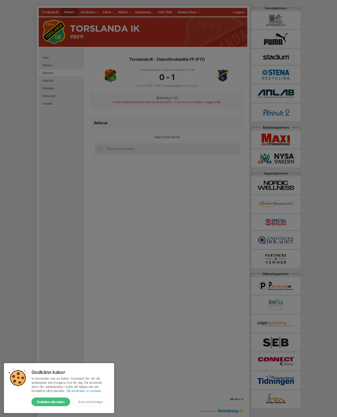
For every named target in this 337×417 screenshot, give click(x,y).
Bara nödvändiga (90, 402)
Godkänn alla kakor (51, 402)
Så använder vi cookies (83, 391)
